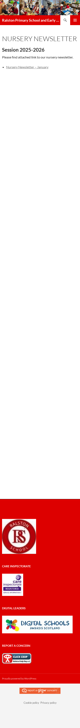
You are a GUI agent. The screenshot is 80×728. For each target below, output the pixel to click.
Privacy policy (48, 702)
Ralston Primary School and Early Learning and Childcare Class (31, 20)
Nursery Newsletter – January (27, 67)
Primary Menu (75, 20)
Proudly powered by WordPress (19, 678)
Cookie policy (31, 702)
